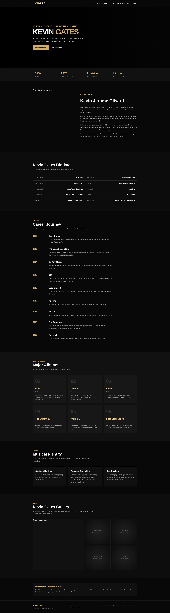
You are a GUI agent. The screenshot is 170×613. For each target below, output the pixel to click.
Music (129, 3)
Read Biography (41, 47)
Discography (121, 3)
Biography (105, 3)
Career (112, 3)
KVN (39, 3)
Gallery (135, 3)
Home (98, 3)
